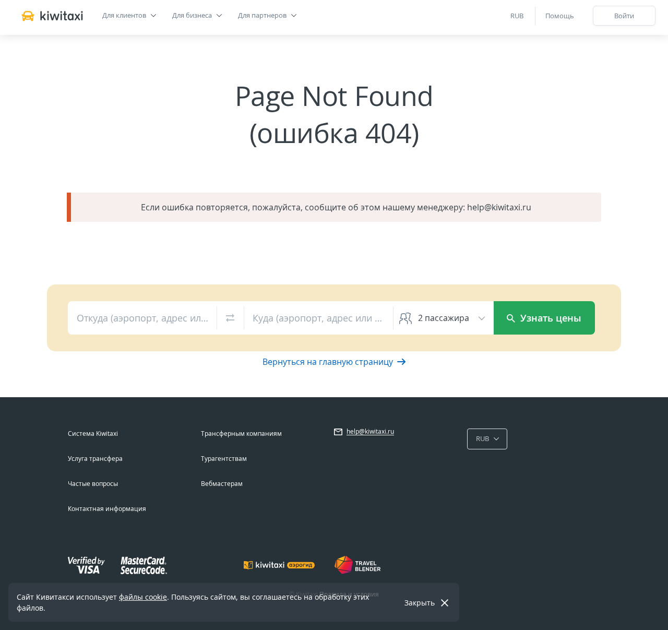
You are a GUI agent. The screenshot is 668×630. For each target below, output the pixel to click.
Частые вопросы (93, 483)
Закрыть (419, 603)
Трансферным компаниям (241, 433)
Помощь (559, 15)
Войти (624, 15)
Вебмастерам (222, 483)
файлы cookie (143, 597)
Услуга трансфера (95, 458)
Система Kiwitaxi (93, 433)
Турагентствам (224, 458)
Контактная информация (107, 508)
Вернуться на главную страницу (329, 361)
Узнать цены (549, 318)
